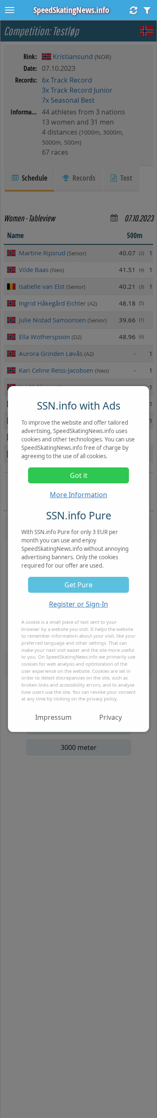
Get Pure (78, 584)
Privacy (110, 717)
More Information (78, 494)
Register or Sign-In (78, 604)
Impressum (53, 717)
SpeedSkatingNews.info (71, 10)
